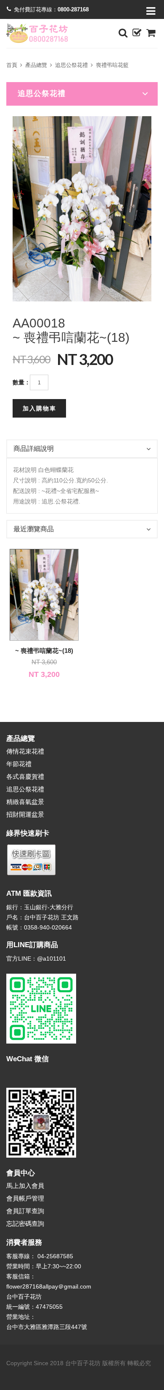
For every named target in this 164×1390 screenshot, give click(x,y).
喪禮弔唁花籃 (112, 65)
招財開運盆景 (25, 814)
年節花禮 (19, 763)
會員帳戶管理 (25, 1198)
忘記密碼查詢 (25, 1223)
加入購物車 (39, 408)
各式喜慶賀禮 (25, 776)
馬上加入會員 (25, 1185)
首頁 (11, 65)
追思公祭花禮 (71, 65)
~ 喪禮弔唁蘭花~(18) (44, 650)
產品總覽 (36, 65)
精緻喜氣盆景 (25, 801)
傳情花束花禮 (25, 751)
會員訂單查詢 (25, 1210)
